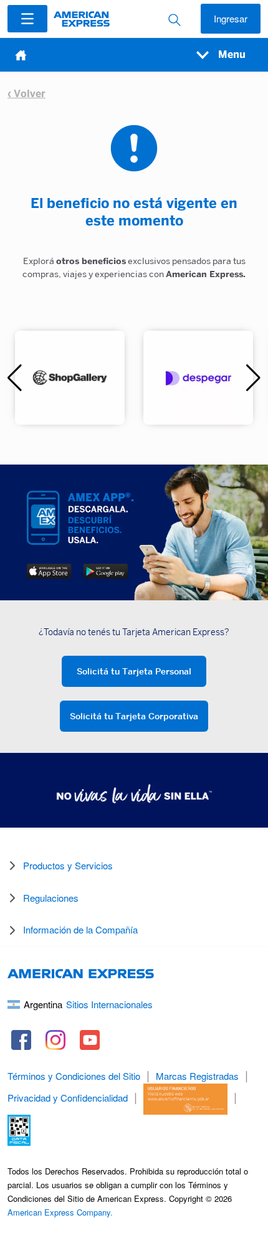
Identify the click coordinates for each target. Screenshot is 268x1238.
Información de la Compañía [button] (80, 929)
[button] (27, 18)
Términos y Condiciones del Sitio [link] (73, 1075)
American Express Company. (60, 1212)
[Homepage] (82, 18)
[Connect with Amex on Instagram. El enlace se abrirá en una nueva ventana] (56, 1040)
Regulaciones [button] (51, 897)
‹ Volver (26, 93)
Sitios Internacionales (109, 1004)
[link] (185, 1098)
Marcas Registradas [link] (197, 1075)
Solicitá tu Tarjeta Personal (134, 671)
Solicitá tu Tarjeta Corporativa (134, 716)
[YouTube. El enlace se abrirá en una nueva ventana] (90, 1040)
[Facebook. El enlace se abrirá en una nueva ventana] (21, 1040)
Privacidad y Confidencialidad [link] (67, 1097)
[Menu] (27, 18)
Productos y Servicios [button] (68, 865)
